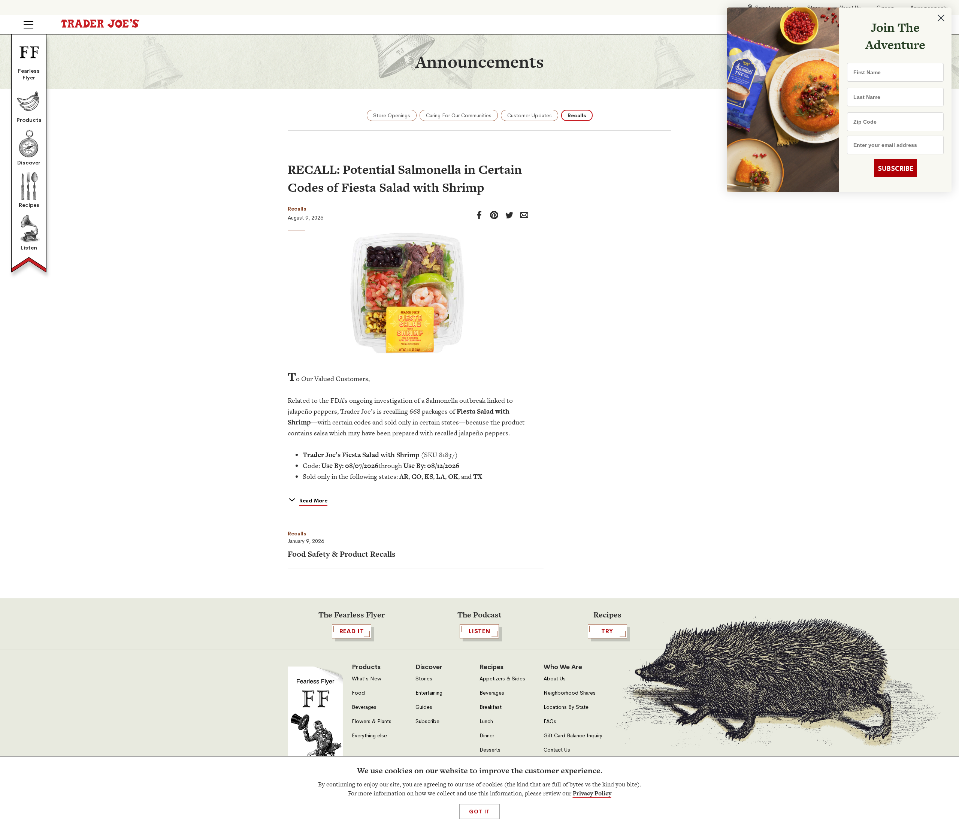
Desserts (490, 750)
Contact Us (557, 750)
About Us (555, 679)
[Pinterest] (494, 215)
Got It (479, 811)
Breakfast (491, 707)
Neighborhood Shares (570, 693)
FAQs (550, 721)
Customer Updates (529, 115)
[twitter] (509, 215)
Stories (423, 679)
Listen (29, 247)
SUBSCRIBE (895, 168)
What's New (366, 679)
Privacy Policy (592, 793)
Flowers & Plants (371, 721)
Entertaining (428, 693)
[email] (524, 215)
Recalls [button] (297, 533)
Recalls (577, 115)
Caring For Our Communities (458, 115)
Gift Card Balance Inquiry (573, 735)
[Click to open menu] (28, 25)
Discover (28, 162)
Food (358, 693)
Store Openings (391, 115)
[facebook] (479, 215)
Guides (423, 707)
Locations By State (566, 707)
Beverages (364, 707)
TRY (607, 631)
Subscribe (427, 721)
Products (29, 120)
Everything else (369, 735)
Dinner (487, 735)
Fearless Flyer (29, 74)
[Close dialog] (941, 17)
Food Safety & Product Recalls (342, 554)
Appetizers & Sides (502, 679)
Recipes (29, 205)
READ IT (351, 631)
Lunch (486, 721)
